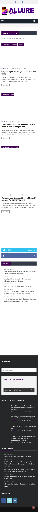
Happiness (21, 44)
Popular (12, 400)
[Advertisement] (19, 230)
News (12, 94)
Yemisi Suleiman (18, 412)
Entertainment (6, 94)
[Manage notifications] (33, 507)
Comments (21, 400)
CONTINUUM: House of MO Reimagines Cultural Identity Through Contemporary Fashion (23, 438)
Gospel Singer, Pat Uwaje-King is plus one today (18, 72)
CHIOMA (5, 121)
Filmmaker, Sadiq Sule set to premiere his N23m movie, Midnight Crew (18, 125)
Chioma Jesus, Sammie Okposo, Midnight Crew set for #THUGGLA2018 (18, 199)
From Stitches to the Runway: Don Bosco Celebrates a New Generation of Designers (17, 25)
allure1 (5, 68)
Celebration (14, 44)
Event (12, 147)
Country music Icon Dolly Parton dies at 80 (23, 427)
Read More (5, 85)
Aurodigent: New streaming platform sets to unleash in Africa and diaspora (23, 417)
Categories (4, 367)
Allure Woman (6, 44)
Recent (4, 400)
